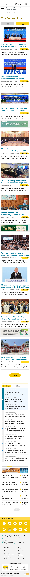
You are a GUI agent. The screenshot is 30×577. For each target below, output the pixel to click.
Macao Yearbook (9, 554)
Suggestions (21, 548)
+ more (25, 509)
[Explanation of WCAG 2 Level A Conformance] (26, 574)
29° (19, 4)
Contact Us (21, 551)
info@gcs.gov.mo (9, 541)
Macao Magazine (8, 551)
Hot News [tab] (6, 386)
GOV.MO (6, 548)
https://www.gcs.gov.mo (10, 539)
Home (3, 13)
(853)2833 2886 (8, 543)
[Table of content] (2, 8)
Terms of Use (22, 559)
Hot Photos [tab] (17, 386)
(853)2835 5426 (20, 543)
